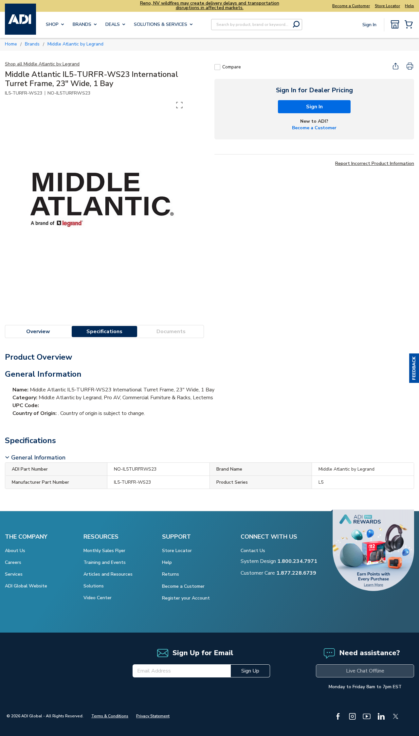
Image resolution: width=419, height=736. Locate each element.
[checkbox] (217, 67)
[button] (414, 368)
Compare (231, 67)
